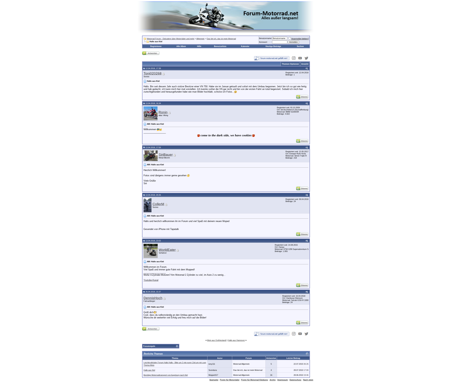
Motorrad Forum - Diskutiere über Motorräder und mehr (170, 39)
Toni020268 (153, 73)
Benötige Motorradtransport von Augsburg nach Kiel (166, 375)
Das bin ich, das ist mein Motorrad (221, 39)
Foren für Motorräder (229, 380)
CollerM (158, 204)
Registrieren (156, 46)
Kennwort (263, 42)
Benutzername (265, 38)
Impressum (282, 380)
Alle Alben (181, 46)
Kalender (245, 46)
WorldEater (167, 250)
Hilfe (199, 46)
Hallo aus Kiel (149, 370)
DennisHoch (153, 298)
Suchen (300, 46)
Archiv (273, 380)
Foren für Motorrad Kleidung (254, 380)
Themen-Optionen (290, 64)
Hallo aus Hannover (236, 340)
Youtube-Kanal (151, 280)
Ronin (163, 112)
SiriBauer (166, 154)
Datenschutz (295, 380)
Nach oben (308, 380)
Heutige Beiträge (273, 46)
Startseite (213, 380)
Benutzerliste (220, 46)
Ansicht (304, 64)
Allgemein (200, 39)
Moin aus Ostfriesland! (216, 340)
